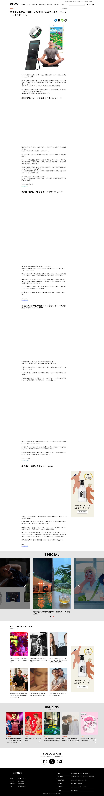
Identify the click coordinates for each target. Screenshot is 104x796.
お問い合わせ (17, 781)
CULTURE (34, 4)
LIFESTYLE (42, 4)
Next (79, 586)
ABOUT (86, 1)
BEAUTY (49, 4)
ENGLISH (90, 1)
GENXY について (17, 778)
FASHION (56, 4)
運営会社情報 (17, 783)
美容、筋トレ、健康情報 (70, 783)
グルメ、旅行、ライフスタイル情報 (72, 780)
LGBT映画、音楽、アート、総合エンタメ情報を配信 (76, 776)
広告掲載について (18, 786)
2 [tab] (50, 616)
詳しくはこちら (25, 186)
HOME (23, 4)
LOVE (62, 4)
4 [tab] (53, 616)
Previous (25, 586)
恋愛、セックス (68, 790)
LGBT (28, 4)
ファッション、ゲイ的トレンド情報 (72, 786)
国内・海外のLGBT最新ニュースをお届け (73, 773)
